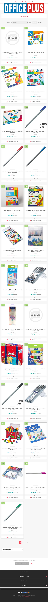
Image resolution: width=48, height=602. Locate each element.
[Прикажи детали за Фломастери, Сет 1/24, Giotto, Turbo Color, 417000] (12, 236)
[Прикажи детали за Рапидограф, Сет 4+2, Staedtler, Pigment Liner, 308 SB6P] (35, 275)
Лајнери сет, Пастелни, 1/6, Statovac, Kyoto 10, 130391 (12, 330)
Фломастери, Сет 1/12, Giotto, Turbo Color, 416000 (12, 92)
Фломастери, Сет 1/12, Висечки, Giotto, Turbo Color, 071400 (35, 211)
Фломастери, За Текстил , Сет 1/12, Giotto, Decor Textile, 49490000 (35, 448)
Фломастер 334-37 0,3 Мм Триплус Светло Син (36, 171)
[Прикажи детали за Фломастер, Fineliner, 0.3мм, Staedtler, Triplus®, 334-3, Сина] (35, 117)
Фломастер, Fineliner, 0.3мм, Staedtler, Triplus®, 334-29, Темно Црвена (12, 171)
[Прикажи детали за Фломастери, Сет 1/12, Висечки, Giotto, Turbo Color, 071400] (35, 196)
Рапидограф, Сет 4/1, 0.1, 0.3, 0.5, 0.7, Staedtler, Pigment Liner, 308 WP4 (36, 409)
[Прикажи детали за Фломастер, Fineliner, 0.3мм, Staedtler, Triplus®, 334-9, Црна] (12, 394)
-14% (3, 186)
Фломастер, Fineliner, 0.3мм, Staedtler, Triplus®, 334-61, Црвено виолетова (36, 488)
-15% (3, 28)
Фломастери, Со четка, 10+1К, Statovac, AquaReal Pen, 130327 (35, 251)
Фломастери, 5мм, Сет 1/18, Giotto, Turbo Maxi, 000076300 (12, 132)
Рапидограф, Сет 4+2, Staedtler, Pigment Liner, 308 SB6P (35, 290)
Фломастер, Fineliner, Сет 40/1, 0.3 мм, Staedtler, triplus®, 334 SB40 (12, 488)
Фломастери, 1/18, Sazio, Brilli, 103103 (36, 52)
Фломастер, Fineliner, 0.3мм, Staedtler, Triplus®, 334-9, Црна (12, 409)
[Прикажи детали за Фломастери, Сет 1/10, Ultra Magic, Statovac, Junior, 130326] (35, 354)
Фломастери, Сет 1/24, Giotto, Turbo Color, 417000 (12, 251)
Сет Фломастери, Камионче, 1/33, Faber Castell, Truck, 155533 (12, 448)
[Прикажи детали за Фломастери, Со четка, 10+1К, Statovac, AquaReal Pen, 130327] (35, 236)
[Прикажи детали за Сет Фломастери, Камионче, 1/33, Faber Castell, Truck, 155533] (12, 433)
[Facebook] (23, 568)
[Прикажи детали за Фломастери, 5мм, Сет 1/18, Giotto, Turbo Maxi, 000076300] (12, 117)
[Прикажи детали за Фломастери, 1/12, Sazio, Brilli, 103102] (12, 196)
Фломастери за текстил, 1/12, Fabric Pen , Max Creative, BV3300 (35, 330)
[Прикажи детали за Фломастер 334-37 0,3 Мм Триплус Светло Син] (35, 156)
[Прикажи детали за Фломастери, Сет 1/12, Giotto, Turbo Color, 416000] (12, 77)
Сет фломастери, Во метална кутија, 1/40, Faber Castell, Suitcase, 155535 (12, 369)
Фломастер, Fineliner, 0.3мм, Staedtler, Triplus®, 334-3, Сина (36, 132)
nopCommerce (27, 596)
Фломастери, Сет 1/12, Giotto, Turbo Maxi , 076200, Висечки (36, 92)
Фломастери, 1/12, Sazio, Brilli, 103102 (12, 210)
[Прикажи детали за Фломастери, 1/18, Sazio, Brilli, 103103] (35, 38)
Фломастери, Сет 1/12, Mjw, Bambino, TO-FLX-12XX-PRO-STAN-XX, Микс (12, 53)
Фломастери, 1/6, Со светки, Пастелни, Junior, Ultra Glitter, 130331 (12, 290)
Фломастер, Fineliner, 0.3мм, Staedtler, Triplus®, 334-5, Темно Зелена (12, 528)
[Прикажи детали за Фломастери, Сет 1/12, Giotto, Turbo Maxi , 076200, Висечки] (35, 77)
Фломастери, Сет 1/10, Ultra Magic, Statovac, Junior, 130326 (35, 369)
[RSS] (25, 568)
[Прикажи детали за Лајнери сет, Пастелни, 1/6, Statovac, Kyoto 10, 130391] (12, 315)
